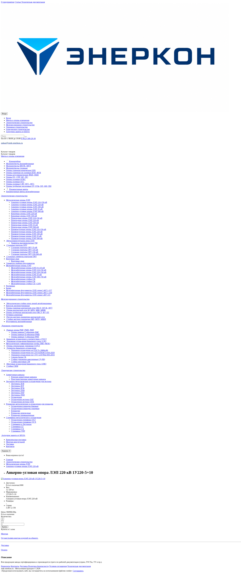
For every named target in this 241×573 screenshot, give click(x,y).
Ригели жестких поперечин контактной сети (25, 317)
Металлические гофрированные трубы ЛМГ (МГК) (28, 343)
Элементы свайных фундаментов (20, 263)
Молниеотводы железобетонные (20, 164)
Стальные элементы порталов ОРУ (21, 256)
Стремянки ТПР (18, 431)
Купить (4, 527)
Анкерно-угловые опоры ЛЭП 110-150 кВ (29, 202)
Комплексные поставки (16, 440)
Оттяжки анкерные (14, 315)
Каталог (8, 154)
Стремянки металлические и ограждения (23, 417)
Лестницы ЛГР (17, 386)
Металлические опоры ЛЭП (18, 200)
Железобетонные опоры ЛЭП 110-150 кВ (28, 270)
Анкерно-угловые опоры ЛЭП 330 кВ (27, 207)
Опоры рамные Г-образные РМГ (25, 332)
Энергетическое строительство (19, 123)
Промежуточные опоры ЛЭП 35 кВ (26, 236)
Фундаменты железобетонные (19, 321)
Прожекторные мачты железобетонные (23, 191)
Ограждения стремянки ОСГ (23, 420)
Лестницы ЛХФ (18, 395)
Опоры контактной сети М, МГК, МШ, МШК (26, 310)
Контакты (10, 446)
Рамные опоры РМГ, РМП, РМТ (20, 330)
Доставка (10, 444)
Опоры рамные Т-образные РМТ (25, 337)
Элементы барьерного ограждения (21, 348)
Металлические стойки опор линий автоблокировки (29, 303)
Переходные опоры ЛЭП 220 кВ (25, 220)
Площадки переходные (21, 413)
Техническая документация (33, 2)
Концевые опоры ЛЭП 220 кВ (24, 214)
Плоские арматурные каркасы (24, 377)
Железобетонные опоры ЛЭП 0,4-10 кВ (28, 268)
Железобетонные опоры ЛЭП (18, 265)
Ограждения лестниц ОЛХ (22, 402)
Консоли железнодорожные (18, 306)
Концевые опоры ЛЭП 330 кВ (24, 216)
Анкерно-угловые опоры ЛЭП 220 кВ (27, 205)
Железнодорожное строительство (20, 125)
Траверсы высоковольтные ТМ (24, 243)
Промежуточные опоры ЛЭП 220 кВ (27, 232)
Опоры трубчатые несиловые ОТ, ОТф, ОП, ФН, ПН (28, 186)
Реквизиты (5, 566)
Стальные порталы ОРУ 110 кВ (24, 250)
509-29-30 (28, 138)
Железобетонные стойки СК (23, 281)
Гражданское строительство (18, 129)
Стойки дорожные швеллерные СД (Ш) (28, 359)
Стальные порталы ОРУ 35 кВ (24, 247)
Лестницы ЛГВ (17, 384)
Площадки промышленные (22, 415)
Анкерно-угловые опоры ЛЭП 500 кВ (27, 211)
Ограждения (16, 397)
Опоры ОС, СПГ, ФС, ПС (17, 177)
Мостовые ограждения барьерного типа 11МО (26, 364)
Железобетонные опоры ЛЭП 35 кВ (26, 275)
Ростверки (10, 286)
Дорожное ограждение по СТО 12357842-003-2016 (33, 355)
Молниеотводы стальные (17, 168)
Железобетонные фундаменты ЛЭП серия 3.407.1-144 (29, 293)
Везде (8, 118)
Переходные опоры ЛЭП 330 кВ (25, 223)
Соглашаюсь (78, 571)
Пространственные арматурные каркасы (28, 379)
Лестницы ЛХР (17, 393)
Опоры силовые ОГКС (16, 179)
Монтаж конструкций (15, 442)
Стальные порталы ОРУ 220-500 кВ (26, 254)
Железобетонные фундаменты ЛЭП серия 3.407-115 (28, 295)
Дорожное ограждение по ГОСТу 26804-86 (29, 350)
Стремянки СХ (17, 429)
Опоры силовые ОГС (15, 182)
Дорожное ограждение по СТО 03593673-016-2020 (33, 353)
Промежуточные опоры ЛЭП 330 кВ (27, 234)
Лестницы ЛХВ (18, 390)
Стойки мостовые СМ (20, 362)
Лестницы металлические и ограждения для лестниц (28, 381)
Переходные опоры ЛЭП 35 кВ (24, 225)
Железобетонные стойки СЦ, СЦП (26, 284)
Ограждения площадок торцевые (25, 408)
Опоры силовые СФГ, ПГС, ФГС (20, 184)
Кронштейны (15, 161)
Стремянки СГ (17, 427)
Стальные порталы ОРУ (16, 245)
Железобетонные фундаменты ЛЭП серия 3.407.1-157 (29, 290)
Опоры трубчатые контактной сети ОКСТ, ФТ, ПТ (27, 312)
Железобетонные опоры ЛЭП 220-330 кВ (28, 272)
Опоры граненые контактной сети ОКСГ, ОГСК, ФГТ (29, 308)
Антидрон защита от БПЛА (18, 132)
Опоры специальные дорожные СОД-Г (23, 346)
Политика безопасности (38, 566)
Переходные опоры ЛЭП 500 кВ (25, 227)
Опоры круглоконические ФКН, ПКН (22, 175)
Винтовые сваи (12, 259)
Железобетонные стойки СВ (23, 279)
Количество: (6, 516)
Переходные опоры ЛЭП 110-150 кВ (26, 218)
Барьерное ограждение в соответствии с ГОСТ (26, 339)
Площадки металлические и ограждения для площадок (29, 404)
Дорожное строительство (17, 127)
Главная (9, 460)
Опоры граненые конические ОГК (21, 170)
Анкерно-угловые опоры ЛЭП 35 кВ (27, 209)
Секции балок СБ (18, 357)
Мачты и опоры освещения (17, 120)
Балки (8, 288)
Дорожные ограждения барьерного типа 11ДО (26, 341)
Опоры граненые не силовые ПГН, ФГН (23, 173)
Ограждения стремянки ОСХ (23, 422)
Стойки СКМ (12, 366)
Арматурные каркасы (15, 375)
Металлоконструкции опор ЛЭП (20, 241)
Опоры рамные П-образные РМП (25, 334)
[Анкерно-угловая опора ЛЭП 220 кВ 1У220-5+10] (23, 479)
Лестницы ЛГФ (17, 388)
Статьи (18, 2)
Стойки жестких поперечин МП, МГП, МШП (26, 319)
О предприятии (7, 2)
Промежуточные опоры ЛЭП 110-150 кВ (28, 229)
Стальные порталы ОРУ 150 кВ (24, 252)
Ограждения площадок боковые (24, 406)
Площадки (15, 411)
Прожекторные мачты (18, 189)
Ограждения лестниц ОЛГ (22, 399)
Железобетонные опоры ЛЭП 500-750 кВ (28, 277)
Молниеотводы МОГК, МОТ (18, 166)
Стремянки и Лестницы (21, 424)
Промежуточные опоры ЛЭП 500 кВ (27, 238)
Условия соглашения (58, 566)
